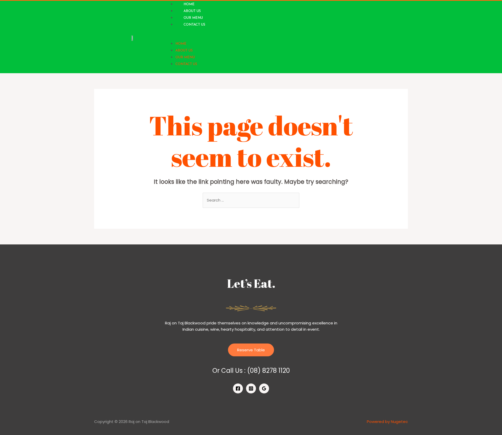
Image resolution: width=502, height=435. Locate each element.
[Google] (264, 388)
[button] (252, 37)
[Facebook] (238, 388)
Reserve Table (251, 350)
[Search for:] (251, 200)
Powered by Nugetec (387, 421)
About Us (192, 11)
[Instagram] (251, 388)
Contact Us (194, 24)
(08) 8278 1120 (268, 370)
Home (180, 43)
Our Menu (193, 18)
